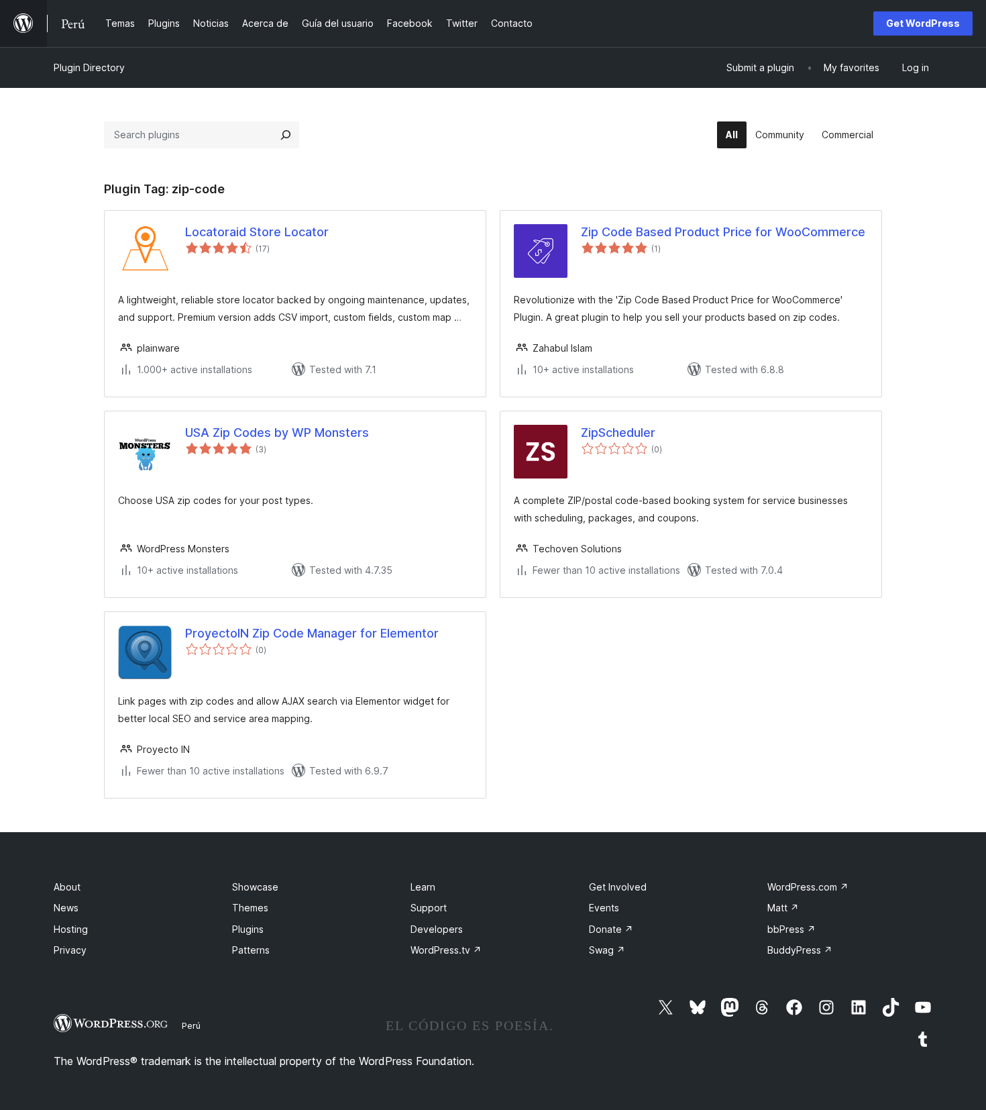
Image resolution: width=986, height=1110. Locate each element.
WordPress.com (807, 887)
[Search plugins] (285, 134)
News (66, 907)
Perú (191, 1025)
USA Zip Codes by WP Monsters (277, 432)
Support (428, 907)
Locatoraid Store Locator (257, 232)
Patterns (251, 950)
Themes (250, 907)
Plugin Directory (89, 67)
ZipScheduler (618, 432)
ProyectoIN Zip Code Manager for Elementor (312, 633)
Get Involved (618, 887)
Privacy (70, 950)
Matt (783, 907)
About (67, 887)
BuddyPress (799, 950)
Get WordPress (923, 23)
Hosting (71, 929)
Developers (436, 929)
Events (604, 907)
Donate (611, 929)
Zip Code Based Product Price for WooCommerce (723, 232)
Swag (607, 950)
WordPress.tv (446, 950)
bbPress (791, 929)
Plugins (248, 929)
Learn (422, 887)
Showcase (255, 887)
